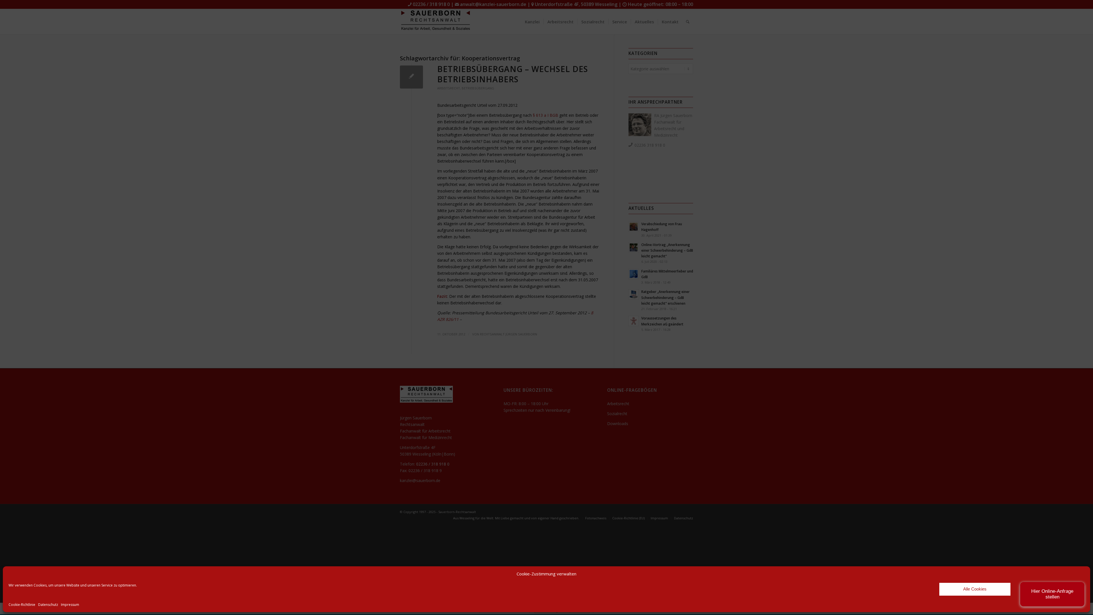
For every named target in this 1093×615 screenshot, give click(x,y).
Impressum (70, 604)
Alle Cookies (975, 589)
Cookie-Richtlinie (22, 604)
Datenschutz (48, 604)
